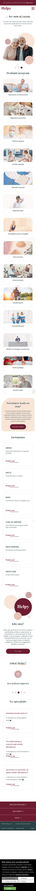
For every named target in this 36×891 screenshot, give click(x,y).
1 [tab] (15, 68)
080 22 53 (29, 3)
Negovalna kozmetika (18, 118)
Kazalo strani (20, 828)
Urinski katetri (18, 303)
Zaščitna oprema (18, 141)
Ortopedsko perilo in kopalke (18, 234)
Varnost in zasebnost (7, 828)
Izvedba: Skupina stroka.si (23, 823)
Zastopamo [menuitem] (17, 811)
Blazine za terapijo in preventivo (18, 349)
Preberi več (10, 461)
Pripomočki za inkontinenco (18, 95)
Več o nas (18, 651)
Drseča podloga (18, 368)
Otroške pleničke (18, 164)
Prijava (33, 828)
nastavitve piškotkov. (22, 875)
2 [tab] (18, 68)
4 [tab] (21, 693)
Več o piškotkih (9, 885)
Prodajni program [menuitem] (17, 805)
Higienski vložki (18, 211)
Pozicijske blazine (18, 326)
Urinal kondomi (18, 280)
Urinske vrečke (18, 390)
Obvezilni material (18, 187)
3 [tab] (21, 68)
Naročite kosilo (18, 427)
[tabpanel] (18, 677)
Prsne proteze (18, 257)
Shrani (9, 888)
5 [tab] (24, 693)
